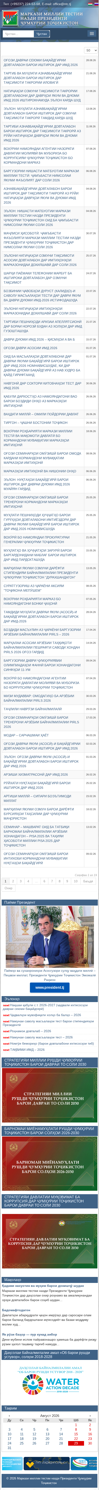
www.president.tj (49, 987)
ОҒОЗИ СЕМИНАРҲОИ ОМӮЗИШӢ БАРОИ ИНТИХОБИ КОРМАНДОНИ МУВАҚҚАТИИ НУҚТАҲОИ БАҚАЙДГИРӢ (36, 858)
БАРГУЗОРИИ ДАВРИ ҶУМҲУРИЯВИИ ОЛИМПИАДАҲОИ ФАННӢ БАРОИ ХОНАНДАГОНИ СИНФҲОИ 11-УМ (42, 665)
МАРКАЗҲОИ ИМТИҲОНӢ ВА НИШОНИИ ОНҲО (40, 471)
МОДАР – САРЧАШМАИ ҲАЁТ (26, 735)
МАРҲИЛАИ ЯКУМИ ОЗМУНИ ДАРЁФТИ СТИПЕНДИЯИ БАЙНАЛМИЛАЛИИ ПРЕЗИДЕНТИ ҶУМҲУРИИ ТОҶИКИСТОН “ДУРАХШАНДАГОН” (41, 572)
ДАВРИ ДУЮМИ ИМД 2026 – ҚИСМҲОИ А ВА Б (39, 339)
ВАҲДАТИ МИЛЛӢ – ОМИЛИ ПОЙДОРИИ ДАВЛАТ (41, 414)
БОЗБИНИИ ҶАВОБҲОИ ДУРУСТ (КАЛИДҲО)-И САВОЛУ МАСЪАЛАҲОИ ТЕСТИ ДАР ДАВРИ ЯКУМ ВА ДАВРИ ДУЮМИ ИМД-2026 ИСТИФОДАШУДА (42, 295)
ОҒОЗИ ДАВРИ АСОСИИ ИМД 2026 (30, 348)
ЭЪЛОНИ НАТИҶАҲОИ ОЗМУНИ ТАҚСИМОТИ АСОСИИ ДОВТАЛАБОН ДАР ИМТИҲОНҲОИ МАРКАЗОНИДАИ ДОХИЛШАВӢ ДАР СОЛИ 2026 (40, 260)
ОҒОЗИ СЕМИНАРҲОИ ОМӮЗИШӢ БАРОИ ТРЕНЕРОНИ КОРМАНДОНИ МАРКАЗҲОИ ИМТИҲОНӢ (36, 502)
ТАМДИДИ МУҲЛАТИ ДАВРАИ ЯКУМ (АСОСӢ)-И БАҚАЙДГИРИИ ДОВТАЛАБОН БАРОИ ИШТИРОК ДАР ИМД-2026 (41, 616)
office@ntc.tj (62, 4)
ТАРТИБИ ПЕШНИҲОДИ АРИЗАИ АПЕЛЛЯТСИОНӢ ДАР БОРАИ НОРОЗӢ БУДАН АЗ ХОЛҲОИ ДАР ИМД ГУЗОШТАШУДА (43, 326)
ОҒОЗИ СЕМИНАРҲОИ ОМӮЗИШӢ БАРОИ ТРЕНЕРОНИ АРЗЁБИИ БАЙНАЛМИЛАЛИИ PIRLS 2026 (41, 722)
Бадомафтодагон (16, 1310)
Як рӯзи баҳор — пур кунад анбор (29, 1334)
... (36, 881)
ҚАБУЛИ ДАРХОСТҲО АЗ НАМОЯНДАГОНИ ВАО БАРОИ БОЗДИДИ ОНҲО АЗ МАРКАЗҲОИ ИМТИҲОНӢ (40, 401)
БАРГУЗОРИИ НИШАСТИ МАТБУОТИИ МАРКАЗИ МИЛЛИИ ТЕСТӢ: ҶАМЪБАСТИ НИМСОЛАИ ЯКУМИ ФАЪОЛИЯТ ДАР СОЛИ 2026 (41, 175)
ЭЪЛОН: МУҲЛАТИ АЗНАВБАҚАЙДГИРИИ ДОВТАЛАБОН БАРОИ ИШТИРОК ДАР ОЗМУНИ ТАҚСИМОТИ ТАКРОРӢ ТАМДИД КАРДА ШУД (40, 113)
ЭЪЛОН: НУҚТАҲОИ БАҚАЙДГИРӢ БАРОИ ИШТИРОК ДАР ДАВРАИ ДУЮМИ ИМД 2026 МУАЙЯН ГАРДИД (37, 484)
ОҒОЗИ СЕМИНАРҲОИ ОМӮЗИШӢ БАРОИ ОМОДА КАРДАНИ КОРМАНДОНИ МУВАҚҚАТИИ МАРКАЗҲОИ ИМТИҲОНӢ (42, 458)
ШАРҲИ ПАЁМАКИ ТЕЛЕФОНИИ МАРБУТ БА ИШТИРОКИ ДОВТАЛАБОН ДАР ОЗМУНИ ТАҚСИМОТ (38, 277)
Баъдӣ (88, 881)
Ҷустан (42, 34)
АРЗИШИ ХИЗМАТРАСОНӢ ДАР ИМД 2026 (36, 774)
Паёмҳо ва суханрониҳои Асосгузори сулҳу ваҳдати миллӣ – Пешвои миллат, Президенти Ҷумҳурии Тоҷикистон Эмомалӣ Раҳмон (50, 975)
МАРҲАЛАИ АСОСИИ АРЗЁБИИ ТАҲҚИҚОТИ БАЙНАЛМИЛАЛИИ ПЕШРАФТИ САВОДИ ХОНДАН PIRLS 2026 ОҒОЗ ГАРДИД (42, 647)
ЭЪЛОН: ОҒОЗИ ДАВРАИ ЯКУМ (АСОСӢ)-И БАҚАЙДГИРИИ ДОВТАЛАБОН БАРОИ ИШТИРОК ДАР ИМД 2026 (41, 761)
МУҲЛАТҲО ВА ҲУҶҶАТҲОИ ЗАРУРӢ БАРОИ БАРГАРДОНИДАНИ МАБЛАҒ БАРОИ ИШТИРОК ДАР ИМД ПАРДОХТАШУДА (40, 555)
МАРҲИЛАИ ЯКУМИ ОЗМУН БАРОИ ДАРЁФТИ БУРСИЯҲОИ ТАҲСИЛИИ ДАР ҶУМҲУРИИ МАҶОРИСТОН (39, 813)
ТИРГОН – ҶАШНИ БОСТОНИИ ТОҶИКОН (35, 422)
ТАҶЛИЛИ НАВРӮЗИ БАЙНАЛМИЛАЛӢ (33, 709)
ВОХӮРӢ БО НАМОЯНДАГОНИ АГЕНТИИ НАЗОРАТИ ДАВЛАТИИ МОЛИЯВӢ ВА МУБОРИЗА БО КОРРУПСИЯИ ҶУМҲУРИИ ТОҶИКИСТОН (41, 682)
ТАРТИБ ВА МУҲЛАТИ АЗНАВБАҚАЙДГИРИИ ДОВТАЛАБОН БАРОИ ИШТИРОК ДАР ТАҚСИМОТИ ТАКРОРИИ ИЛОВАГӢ (38, 77)
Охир (8, 888)
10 (76, 881)
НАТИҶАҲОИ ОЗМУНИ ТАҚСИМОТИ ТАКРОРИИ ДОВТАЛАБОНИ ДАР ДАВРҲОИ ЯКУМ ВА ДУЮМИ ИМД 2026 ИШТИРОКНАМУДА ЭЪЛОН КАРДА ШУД (42, 95)
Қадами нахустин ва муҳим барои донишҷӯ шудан (43, 1286)
